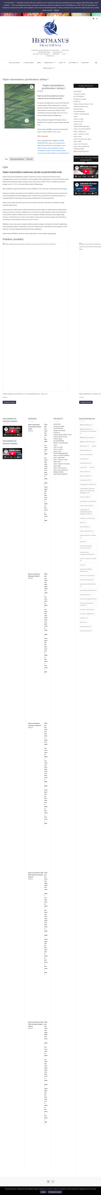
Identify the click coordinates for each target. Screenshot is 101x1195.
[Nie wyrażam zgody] (99, 1191)
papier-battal (78, 136)
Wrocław (83, 622)
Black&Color (84, 446)
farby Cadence (85, 471)
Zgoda (43, 1192)
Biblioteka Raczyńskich (87, 437)
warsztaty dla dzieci (87, 580)
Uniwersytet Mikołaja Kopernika (86, 570)
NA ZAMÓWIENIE (79, 111)
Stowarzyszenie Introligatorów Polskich (87, 553)
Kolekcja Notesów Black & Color (84, 104)
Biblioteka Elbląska (86, 425)
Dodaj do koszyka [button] (9, 402)
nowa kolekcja (85, 527)
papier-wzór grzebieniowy (57, 143)
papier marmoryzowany (54, 150)
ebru (92, 467)
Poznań (83, 541)
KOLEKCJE (77, 101)
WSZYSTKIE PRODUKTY (45, 145)
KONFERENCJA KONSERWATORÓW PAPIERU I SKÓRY (86, 512)
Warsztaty (49, 62)
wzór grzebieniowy (63, 153)
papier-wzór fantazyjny (81, 144)
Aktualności (14, 62)
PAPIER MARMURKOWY (81, 126)
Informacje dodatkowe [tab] (17, 159)
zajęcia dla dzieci (85, 626)
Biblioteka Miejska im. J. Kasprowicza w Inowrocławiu (88, 431)
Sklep (61, 62)
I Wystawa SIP (85, 497)
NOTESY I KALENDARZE (81, 114)
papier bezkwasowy (53, 148)
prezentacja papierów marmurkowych (86, 547)
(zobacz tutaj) (56, 132)
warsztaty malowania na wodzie (87, 604)
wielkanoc (83, 618)
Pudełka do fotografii (80, 99)
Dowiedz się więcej (55, 1192)
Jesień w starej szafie (87, 505)
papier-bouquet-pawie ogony (82, 139)
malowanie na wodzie (87, 518)
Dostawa (72, 62)
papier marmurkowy (86, 531)
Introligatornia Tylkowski (88, 484)
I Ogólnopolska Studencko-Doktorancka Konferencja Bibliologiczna (87, 491)
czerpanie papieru (86, 463)
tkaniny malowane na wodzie (88, 559)
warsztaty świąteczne (87, 613)
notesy (76, 116)
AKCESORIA (77, 91)
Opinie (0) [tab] (29, 159)
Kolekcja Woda (78, 109)
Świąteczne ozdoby (79, 94)
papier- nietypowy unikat (81, 134)
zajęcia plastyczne (86, 631)
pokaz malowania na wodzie (88, 536)
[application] (86, 171)
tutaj (38, 125)
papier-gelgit (77, 141)
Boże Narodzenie (86, 450)
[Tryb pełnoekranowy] (96, 176)
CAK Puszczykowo (86, 454)
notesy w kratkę (78, 119)
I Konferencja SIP (86, 480)
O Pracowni (29, 62)
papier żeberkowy (51, 153)
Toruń (82, 565)
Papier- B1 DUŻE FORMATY (82, 129)
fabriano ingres (42, 148)
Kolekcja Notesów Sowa (81, 106)
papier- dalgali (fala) (80, 131)
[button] (31, 87)
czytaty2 (83, 467)
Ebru (39, 62)
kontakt (85, 62)
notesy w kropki (78, 121)
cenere (63, 145)
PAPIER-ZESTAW (79, 149)
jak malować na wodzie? (88, 501)
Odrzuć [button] (56, 10)
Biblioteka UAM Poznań (87, 442)
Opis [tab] (6, 159)
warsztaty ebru (85, 594)
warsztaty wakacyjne (87, 609)
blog (94, 446)
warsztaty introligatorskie (88, 599)
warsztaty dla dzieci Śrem (88, 590)
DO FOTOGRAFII (79, 96)
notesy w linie (78, 124)
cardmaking (84, 459)
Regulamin (48, 68)
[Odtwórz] (76, 176)
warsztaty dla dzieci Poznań (88, 585)
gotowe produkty (86, 476)
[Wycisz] (93, 176)
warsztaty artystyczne (87, 575)
